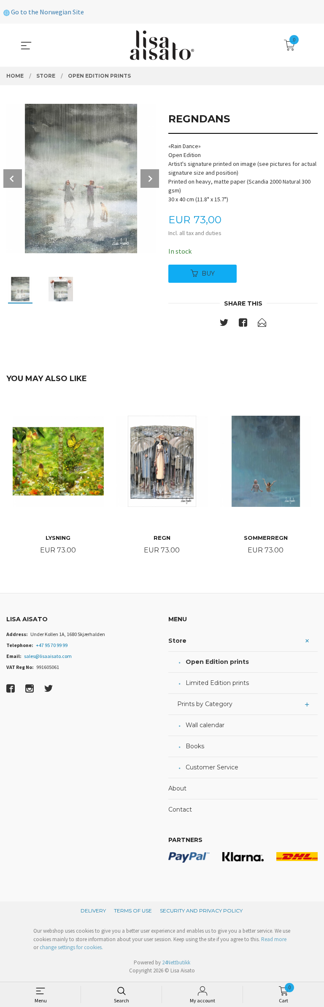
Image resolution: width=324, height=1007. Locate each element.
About (177, 788)
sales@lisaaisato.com (48, 656)
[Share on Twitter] (224, 324)
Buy (208, 273)
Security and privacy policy (201, 910)
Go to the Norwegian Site (47, 12)
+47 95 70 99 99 (52, 645)
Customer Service (212, 767)
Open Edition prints (217, 662)
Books (195, 746)
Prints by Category (204, 704)
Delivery (93, 910)
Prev (12, 178)
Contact (180, 809)
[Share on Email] (262, 324)
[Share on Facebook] (243, 324)
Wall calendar (205, 725)
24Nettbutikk (176, 962)
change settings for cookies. (71, 947)
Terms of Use (133, 910)
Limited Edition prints (217, 683)
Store (177, 640)
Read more (273, 939)
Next (149, 178)
